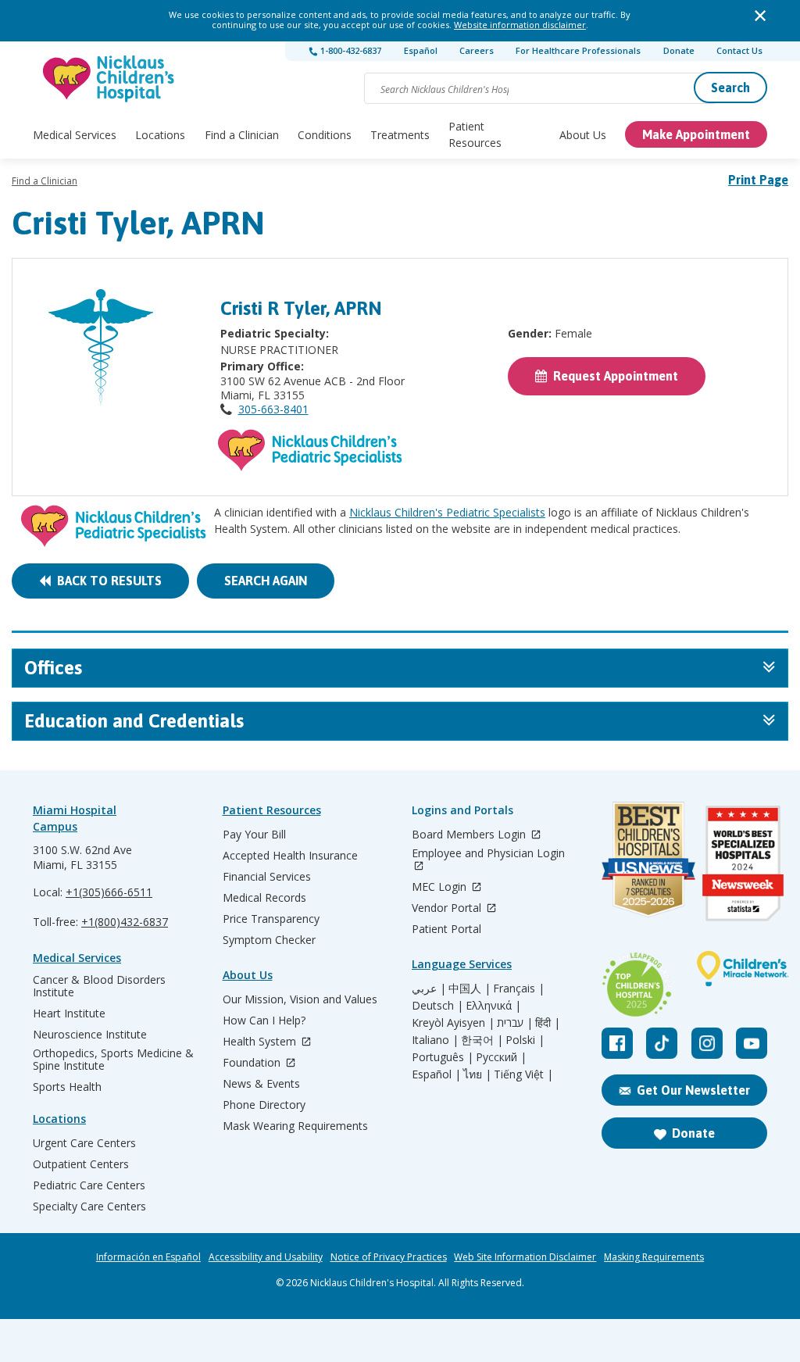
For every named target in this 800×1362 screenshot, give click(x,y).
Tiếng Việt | (523, 1074)
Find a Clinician (242, 134)
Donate (679, 50)
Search (730, 87)
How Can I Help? (264, 1020)
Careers (476, 50)
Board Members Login (470, 835)
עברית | (515, 1023)
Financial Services (267, 876)
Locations (160, 134)
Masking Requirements (654, 1257)
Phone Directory (264, 1105)
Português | (442, 1057)
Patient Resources (475, 134)
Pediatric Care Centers (89, 1185)
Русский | (501, 1057)
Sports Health (67, 1087)
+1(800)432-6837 (124, 921)
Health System (261, 1042)
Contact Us (739, 50)
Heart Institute (69, 1013)
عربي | (429, 988)
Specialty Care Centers (89, 1206)
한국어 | (482, 1040)
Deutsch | (437, 1005)
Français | (519, 988)
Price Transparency (271, 919)
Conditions (325, 134)
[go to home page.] (109, 78)
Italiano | (435, 1040)
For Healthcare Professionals (578, 50)
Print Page (758, 180)
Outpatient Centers (81, 1164)
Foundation (253, 1063)
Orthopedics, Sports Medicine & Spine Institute (113, 1059)
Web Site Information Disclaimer (525, 1257)
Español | (436, 1074)
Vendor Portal (448, 908)
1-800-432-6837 (349, 50)
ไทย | (477, 1074)
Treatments (400, 134)
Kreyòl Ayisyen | (453, 1023)
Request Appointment (612, 376)
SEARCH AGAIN (265, 581)
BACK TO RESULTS (106, 581)
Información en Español (148, 1257)
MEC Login (441, 887)
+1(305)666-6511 (109, 892)
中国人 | (469, 988)
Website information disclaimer (520, 24)
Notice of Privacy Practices (388, 1257)
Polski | (525, 1040)
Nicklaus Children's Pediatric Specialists (447, 512)
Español (421, 50)
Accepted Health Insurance (290, 855)
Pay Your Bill (254, 834)
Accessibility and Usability (266, 1257)
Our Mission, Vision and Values (300, 999)
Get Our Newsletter (693, 1090)
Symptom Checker (269, 940)
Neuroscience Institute (90, 1034)
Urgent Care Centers (84, 1143)
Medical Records (264, 898)
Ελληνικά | (493, 1005)
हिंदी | (547, 1023)
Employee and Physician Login (488, 853)
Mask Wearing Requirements (295, 1126)
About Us (582, 134)
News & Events (261, 1084)
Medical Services (74, 134)
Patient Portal (446, 929)
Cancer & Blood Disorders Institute (99, 986)
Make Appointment (696, 134)
